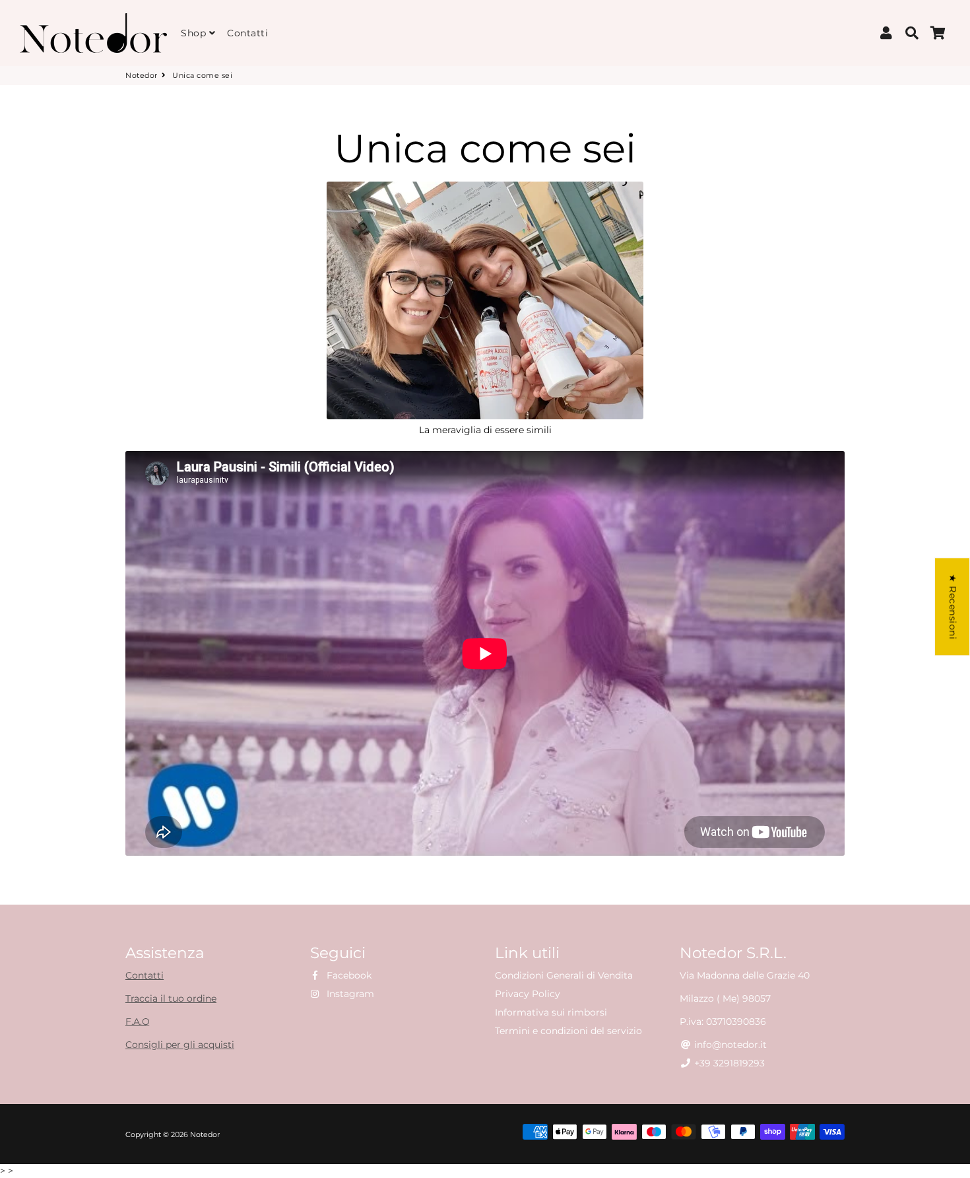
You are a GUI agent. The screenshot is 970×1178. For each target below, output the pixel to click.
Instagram (349, 994)
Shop (195, 33)
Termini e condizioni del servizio (568, 1031)
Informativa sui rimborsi (551, 1012)
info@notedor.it (729, 1045)
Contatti (247, 33)
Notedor (141, 75)
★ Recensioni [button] (953, 606)
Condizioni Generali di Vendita (564, 975)
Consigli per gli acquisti (179, 1045)
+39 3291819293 (728, 1063)
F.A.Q (137, 1021)
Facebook (348, 975)
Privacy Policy (527, 994)
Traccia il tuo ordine (170, 998)
